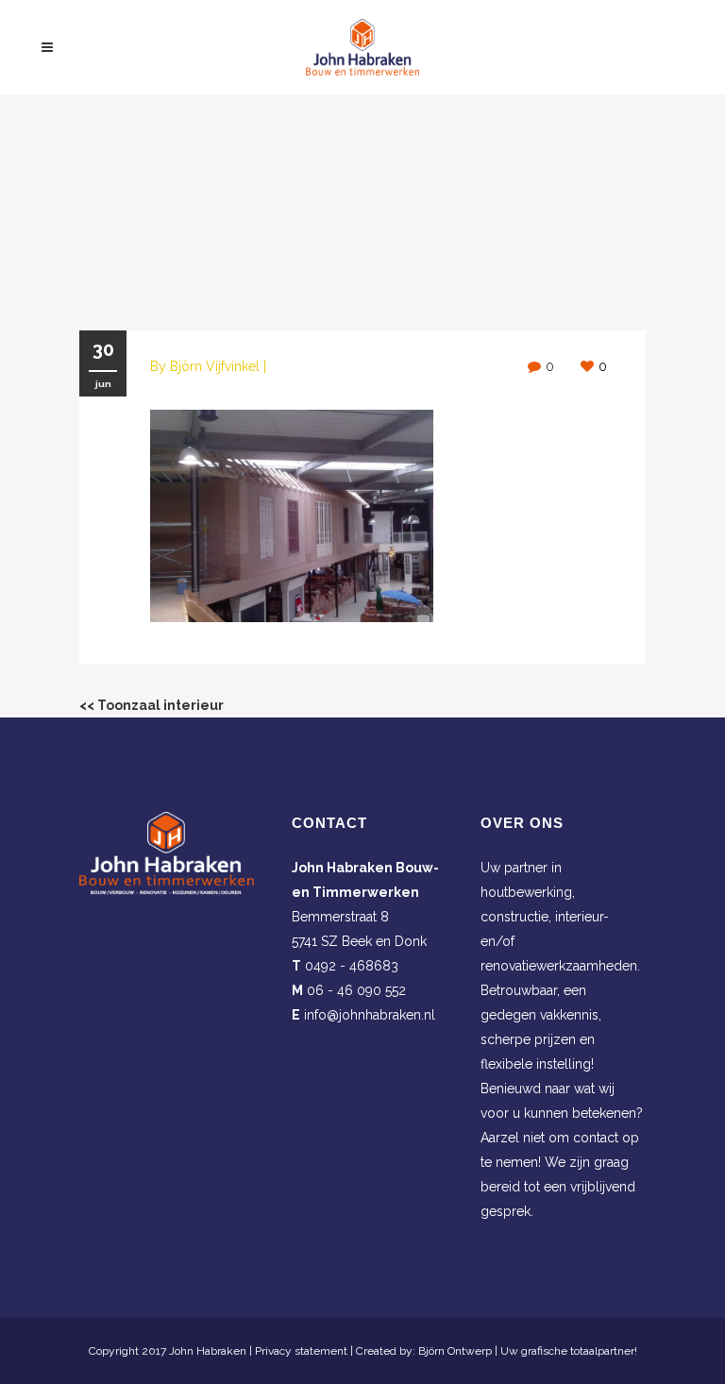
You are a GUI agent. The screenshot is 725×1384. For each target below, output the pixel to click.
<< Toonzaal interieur (151, 705)
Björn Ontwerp (455, 1351)
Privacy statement (301, 1351)
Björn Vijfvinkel (215, 366)
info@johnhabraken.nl (369, 1014)
